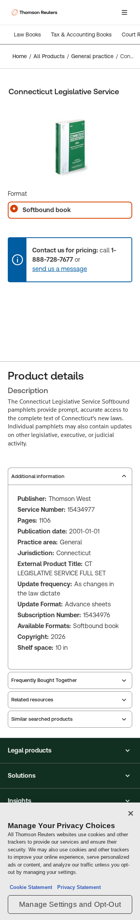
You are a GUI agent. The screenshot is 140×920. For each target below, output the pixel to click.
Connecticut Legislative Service (127, 56)
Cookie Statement (31, 887)
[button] (70, 750)
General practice (92, 56)
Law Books (27, 34)
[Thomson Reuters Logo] (35, 12)
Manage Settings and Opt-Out (70, 904)
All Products (49, 56)
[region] (70, 861)
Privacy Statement (77, 887)
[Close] (130, 813)
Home (19, 56)
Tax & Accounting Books (81, 34)
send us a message (59, 269)
